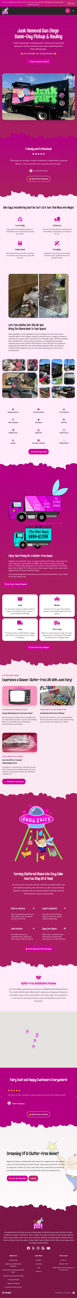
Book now (71, 3)
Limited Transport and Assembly (13, 1276)
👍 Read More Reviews (38, 179)
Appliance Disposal (13, 1283)
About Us (39, 1271)
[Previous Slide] (1, 1097)
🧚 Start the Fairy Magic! (38, 647)
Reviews (38, 1260)
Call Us (33, 1178)
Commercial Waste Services (13, 1287)
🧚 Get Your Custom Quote (15, 584)
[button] (50, 1032)
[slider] (38, 296)
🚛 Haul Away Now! (38, 452)
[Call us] (67, 10)
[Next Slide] (76, 1097)
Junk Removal (13, 1260)
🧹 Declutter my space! (14, 781)
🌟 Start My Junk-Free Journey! (38, 949)
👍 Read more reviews (38, 1114)
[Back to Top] (73, 1292)
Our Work (39, 1264)
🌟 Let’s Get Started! (17, 1178)
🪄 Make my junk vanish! (38, 61)
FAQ (38, 1268)
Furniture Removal (13, 1279)
